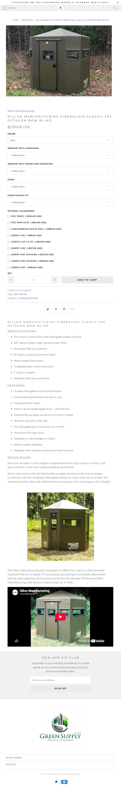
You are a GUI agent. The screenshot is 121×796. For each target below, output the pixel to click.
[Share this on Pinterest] (64, 309)
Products (26, 290)
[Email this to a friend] (72, 309)
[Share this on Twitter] (47, 309)
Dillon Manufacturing (21, 110)
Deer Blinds (20, 294)
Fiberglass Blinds (28, 298)
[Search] (116, 7)
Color (11, 134)
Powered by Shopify (72, 774)
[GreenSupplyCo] (60, 8)
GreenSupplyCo (54, 774)
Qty (10, 273)
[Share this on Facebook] (55, 309)
